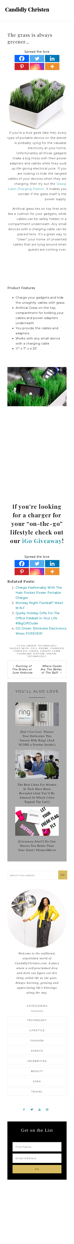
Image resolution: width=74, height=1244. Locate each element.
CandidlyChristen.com (27, 9)
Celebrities (37, 1061)
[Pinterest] (22, 66)
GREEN (51, 653)
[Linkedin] (52, 58)
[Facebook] (22, 58)
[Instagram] (37, 66)
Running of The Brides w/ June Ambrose (22, 669)
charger (57, 648)
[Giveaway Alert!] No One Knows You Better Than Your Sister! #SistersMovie (37, 846)
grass (33, 651)
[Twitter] (37, 58)
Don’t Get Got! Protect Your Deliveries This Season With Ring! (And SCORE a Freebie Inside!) (37, 738)
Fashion (37, 1040)
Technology (47, 645)
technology (37, 656)
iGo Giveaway (42, 540)
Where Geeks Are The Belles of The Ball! (51, 669)
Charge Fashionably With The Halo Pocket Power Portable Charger (39, 593)
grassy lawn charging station (39, 652)
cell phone (40, 648)
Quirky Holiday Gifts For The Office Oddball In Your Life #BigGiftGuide (38, 618)
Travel (37, 1091)
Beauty (37, 1071)
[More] (52, 66)
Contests (21, 651)
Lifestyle (37, 1030)
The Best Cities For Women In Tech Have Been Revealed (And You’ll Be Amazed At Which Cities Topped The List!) (37, 793)
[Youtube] (41, 1109)
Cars (37, 1081)
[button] (66, 8)
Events (37, 1050)
